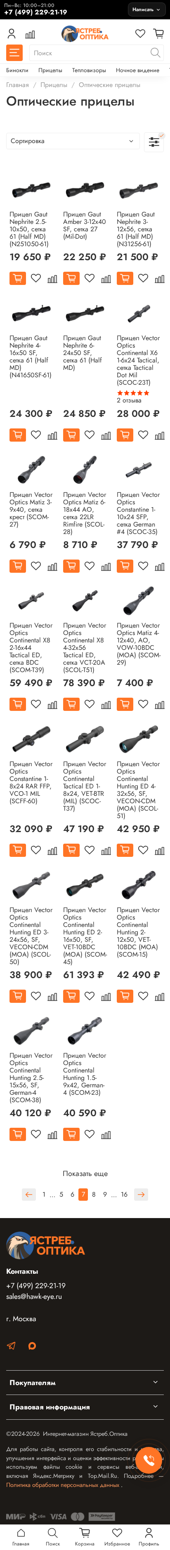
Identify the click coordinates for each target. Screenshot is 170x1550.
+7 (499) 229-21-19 (36, 1285)
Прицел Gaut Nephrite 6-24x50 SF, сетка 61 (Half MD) (82, 352)
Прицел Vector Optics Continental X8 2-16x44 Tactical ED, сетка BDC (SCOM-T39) (30, 648)
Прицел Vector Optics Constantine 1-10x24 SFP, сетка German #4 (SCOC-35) (138, 513)
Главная (17, 84)
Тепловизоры (89, 70)
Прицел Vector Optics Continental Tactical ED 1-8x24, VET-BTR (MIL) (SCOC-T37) (84, 786)
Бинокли (17, 70)
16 (124, 1194)
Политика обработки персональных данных (63, 1485)
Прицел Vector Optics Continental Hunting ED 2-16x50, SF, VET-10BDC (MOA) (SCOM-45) (85, 936)
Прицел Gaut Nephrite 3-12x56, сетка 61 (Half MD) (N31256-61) (136, 229)
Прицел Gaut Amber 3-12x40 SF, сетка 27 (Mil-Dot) (84, 225)
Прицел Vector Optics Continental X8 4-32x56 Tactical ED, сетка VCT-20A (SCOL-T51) (84, 648)
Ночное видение (137, 70)
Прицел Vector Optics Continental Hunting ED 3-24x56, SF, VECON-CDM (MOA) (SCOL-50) (30, 936)
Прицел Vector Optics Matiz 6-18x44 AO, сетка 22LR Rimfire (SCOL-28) (84, 513)
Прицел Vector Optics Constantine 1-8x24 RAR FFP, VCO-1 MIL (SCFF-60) (30, 782)
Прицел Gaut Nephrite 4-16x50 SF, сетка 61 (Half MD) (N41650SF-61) (30, 356)
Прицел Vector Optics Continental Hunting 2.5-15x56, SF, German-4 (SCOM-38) (30, 1078)
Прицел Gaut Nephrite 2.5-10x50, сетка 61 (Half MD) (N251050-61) (29, 229)
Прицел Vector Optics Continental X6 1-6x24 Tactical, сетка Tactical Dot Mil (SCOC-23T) (138, 360)
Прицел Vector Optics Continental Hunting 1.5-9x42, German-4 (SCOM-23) (84, 1074)
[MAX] (32, 1347)
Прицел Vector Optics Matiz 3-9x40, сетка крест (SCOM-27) (30, 509)
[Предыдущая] (29, 1194)
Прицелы (50, 70)
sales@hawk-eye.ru (34, 1296)
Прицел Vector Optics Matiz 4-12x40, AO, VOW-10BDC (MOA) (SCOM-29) (139, 644)
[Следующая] (141, 1194)
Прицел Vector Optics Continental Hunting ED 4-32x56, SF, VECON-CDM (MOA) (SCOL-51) (138, 790)
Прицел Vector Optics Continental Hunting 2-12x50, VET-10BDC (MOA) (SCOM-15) (138, 932)
